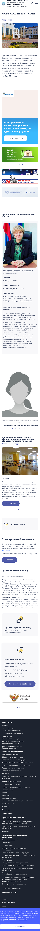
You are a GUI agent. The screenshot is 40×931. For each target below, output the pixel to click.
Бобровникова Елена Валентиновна (20, 425)
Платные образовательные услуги (15, 853)
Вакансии (5, 773)
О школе (5, 725)
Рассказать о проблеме (20, 684)
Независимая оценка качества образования (14, 818)
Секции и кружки (9, 798)
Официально (7, 813)
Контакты (5, 832)
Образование (7, 845)
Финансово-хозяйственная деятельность (18, 865)
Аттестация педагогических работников (17, 762)
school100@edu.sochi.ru (14, 676)
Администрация (8, 728)
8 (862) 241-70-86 (8, 902)
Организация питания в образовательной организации (18, 856)
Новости (5, 793)
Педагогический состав (11, 731)
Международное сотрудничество (15, 863)
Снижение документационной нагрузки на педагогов (19, 777)
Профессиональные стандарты (14, 760)
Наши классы (7, 736)
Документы (6, 843)
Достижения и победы (11, 739)
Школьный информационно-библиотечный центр (13, 742)
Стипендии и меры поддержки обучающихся (14, 885)
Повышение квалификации (13, 768)
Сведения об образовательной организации (14, 836)
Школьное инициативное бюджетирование (12, 747)
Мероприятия (7, 790)
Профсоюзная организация (12, 771)
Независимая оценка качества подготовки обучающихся (18, 827)
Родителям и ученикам (11, 782)
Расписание (6, 810)
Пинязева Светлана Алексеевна (18, 271)
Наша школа (7, 722)
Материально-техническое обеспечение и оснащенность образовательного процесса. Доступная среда (18, 879)
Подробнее (7, 20)
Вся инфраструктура (10, 444)
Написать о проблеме (15, 138)
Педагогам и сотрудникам (12, 752)
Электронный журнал (10, 754)
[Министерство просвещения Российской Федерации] (20, 697)
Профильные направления (12, 733)
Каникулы (5, 795)
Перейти (9, 560)
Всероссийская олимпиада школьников (17, 801)
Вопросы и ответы (9, 892)
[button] (32, 3)
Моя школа (6, 806)
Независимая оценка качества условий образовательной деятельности (17, 823)
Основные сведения (10, 840)
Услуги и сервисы (9, 804)
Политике (23, 920)
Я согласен (20, 927)
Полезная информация (11, 784)
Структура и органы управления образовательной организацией (14, 874)
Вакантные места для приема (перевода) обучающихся (18, 869)
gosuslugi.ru (6, 550)
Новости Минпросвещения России (16, 765)
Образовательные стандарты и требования (14, 849)
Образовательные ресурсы (12, 757)
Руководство (7, 860)
